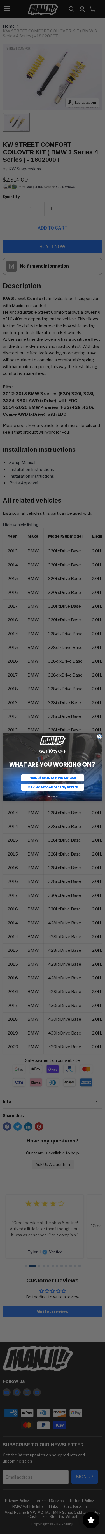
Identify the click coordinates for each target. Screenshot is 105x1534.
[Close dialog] (99, 736)
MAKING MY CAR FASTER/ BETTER (52, 787)
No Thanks (53, 796)
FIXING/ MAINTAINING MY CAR (52, 778)
